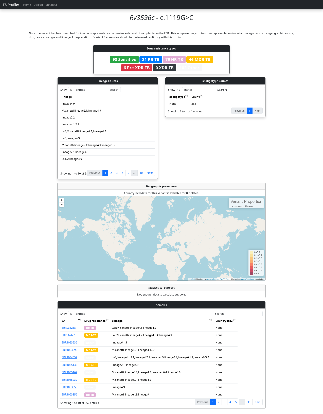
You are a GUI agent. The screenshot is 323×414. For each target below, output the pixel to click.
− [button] (62, 204)
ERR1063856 (69, 394)
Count (195, 97)
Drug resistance (94, 321)
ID (63, 321)
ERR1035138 (69, 365)
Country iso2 (224, 321)
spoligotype (177, 97)
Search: (114, 90)
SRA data (51, 5)
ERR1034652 (69, 357)
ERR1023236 (69, 342)
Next (150, 173)
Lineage (117, 321)
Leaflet (192, 279)
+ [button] (62, 200)
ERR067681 (69, 335)
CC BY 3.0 (224, 279)
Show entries (72, 90)
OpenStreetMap (247, 279)
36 (248, 402)
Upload (38, 5)
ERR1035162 (69, 372)
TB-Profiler (11, 4)
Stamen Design (212, 279)
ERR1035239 (69, 380)
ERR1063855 (69, 387)
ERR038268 (69, 328)
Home (27, 5)
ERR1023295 (69, 350)
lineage (67, 97)
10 (141, 173)
